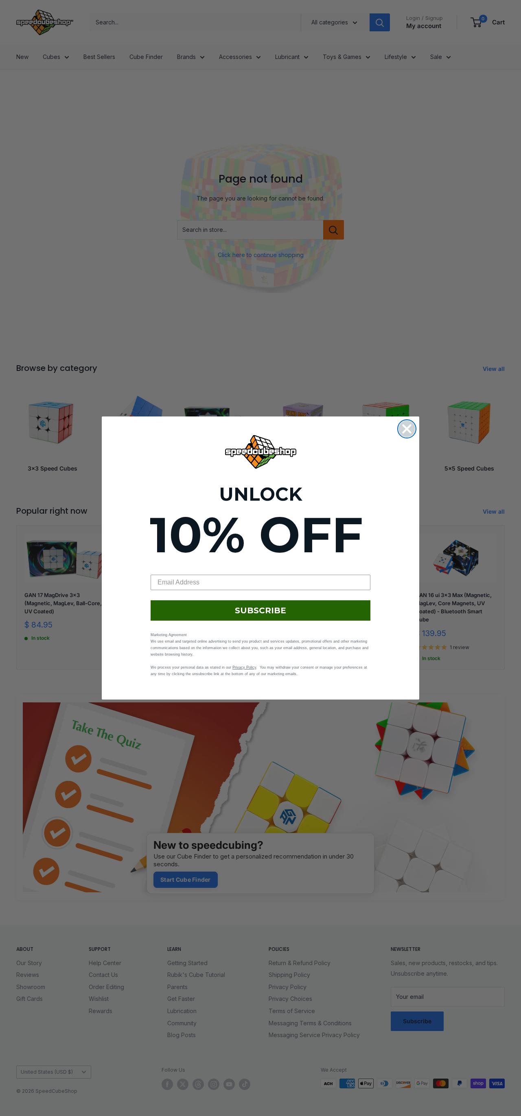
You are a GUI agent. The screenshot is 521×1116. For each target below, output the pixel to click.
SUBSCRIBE (260, 610)
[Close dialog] (407, 429)
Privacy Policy (244, 667)
